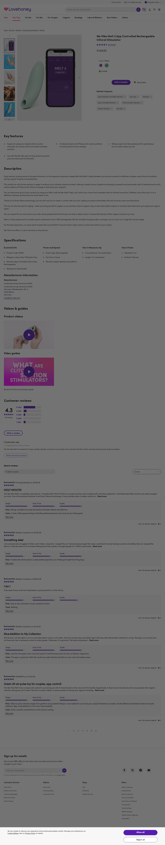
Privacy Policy (30, 833)
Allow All (140, 833)
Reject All (140, 839)
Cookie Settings (13, 833)
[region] (82, 836)
